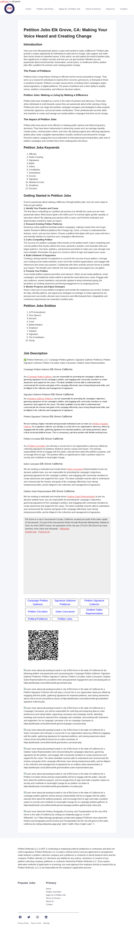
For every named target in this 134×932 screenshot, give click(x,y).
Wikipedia (64, 529)
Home (28, 9)
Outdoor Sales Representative (81, 496)
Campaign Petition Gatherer (40, 377)
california (4, 1)
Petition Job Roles (45, 9)
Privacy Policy (23, 923)
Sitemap (46, 923)
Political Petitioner (38, 619)
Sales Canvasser (75, 469)
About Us (110, 9)
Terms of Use (36, 923)
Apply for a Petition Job (69, 9)
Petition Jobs (65, 619)
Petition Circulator (36, 446)
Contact (123, 9)
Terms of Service (93, 9)
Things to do (44, 532)
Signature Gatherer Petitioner (40, 399)
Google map (31, 532)
